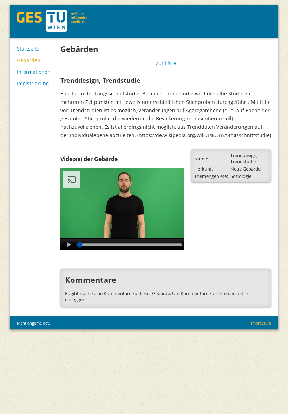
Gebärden (28, 60)
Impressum (261, 323)
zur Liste (166, 63)
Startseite (28, 48)
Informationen (34, 71)
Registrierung (33, 83)
